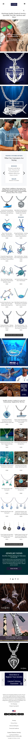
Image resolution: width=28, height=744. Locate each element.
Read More (15, 569)
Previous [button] (4, 172)
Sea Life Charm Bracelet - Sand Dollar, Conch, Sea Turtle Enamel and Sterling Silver (7, 304)
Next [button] (24, 172)
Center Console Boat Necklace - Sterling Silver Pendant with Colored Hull (21, 421)
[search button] (24, 10)
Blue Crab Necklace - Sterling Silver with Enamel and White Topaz (21, 258)
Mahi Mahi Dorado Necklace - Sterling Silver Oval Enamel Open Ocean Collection (20, 304)
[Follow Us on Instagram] (18, 579)
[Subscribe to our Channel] (13, 579)
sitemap (14, 720)
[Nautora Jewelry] (14, 4)
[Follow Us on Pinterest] (15, 579)
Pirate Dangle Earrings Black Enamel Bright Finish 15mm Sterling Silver (7, 536)
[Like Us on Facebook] (10, 579)
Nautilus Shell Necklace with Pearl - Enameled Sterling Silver (6, 444)
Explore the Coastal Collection (14, 335)
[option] (14, 173)
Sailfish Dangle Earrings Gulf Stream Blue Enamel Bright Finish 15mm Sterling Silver (21, 536)
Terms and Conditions (14, 728)
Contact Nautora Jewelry (14, 732)
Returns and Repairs (14, 725)
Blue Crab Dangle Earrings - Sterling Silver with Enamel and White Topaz (7, 281)
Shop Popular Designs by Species (14, 544)
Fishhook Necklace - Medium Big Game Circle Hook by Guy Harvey (6, 327)
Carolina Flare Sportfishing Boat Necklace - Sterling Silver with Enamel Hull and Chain (7, 212)
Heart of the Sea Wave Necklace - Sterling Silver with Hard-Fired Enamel (6, 235)
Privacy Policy (14, 723)
